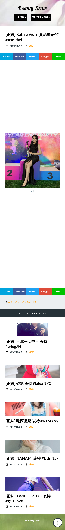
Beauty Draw (32, 8)
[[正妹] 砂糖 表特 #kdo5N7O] (32, 371)
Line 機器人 (20, 17)
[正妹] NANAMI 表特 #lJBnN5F (32, 458)
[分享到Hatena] (6, 56)
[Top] (57, 522)
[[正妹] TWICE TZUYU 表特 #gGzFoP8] (32, 484)
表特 (31, 46)
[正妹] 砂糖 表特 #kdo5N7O (28, 383)
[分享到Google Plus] (45, 56)
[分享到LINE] (58, 56)
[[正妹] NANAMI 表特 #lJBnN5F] (32, 446)
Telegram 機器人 (40, 17)
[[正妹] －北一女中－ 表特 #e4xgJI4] (32, 329)
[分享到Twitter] (32, 56)
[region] (32, 255)
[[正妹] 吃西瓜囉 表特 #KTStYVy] (32, 409)
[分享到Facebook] (19, 56)
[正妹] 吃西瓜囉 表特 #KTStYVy (31, 420)
